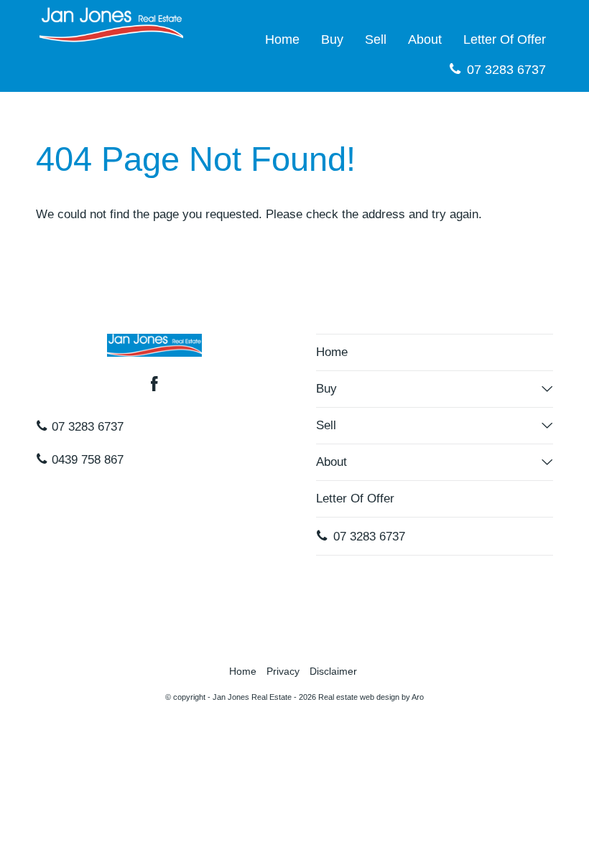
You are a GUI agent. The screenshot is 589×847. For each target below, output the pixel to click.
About (425, 39)
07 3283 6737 (504, 69)
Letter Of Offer (504, 39)
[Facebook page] (154, 385)
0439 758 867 (86, 460)
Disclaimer (333, 671)
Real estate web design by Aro (371, 697)
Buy (332, 39)
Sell (375, 39)
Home (282, 39)
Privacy (283, 671)
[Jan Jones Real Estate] (111, 24)
